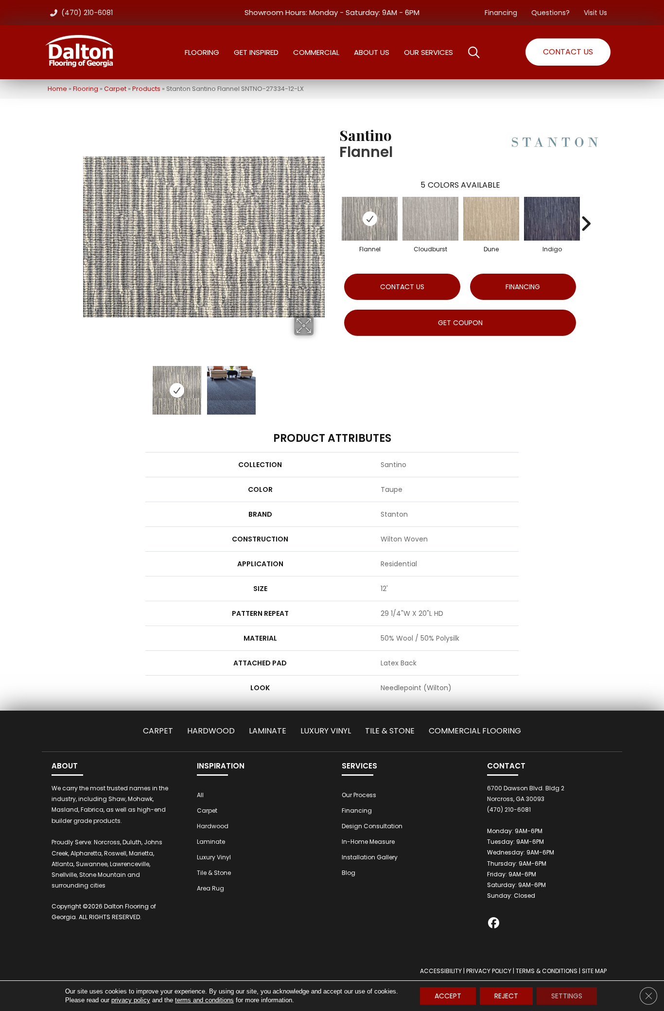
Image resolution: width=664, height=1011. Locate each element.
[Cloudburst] (430, 218)
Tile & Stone (390, 730)
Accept (448, 996)
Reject (506, 996)
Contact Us (402, 287)
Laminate (267, 730)
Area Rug (210, 888)
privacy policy (130, 1000)
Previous (88, 385)
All (200, 795)
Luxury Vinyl (325, 730)
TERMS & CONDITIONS (546, 971)
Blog (348, 873)
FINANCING (523, 287)
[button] (568, 52)
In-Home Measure (368, 841)
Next (320, 385)
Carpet (115, 89)
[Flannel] (369, 218)
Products (146, 89)
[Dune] (491, 218)
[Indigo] (552, 218)
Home (57, 89)
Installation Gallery (370, 857)
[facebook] (494, 924)
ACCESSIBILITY (441, 971)
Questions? (550, 12)
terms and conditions (204, 1000)
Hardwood (211, 730)
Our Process (359, 795)
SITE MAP (594, 971)
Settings (566, 996)
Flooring (85, 89)
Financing (501, 12)
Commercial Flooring (475, 730)
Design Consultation (372, 826)
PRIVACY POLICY (488, 971)
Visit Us (595, 12)
